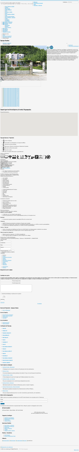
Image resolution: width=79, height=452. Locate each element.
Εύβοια (4, 256)
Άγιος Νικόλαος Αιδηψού (9, 14)
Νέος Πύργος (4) (5, 337)
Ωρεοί (6, 13)
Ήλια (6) (4, 339)
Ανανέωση (2, 299)
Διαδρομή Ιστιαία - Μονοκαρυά (8, 367)
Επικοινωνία (7, 427)
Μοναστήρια (7, 25)
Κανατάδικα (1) (5, 355)
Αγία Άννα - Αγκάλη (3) (6, 362)
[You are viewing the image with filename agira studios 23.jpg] (11, 101)
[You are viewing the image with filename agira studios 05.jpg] (11, 91)
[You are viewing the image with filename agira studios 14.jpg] (11, 96)
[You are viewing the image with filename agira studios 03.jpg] (11, 90)
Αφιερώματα (5, 30)
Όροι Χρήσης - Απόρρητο (9, 425)
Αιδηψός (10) (5, 330)
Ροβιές (6, 18)
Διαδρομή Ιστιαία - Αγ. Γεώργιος (9, 378)
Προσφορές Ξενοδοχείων (7, 22)
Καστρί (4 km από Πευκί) (9, 16)
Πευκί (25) (4, 328)
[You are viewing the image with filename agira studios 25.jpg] (11, 103)
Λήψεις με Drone (8, 420)
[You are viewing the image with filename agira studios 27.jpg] (11, 106)
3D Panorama (7, 419)
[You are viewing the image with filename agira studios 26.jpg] (11, 105)
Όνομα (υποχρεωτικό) (16, 280)
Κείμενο (2, 247)
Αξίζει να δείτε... (8, 27)
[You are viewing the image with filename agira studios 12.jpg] (11, 94)
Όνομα (1, 240)
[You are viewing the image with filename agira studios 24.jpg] (11, 102)
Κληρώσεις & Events (6, 31)
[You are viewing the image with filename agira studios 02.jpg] (11, 89)
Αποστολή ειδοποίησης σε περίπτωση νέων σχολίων (11, 293)
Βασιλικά (4, 263)
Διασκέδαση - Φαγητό (8, 23)
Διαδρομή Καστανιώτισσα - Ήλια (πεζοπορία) (11, 386)
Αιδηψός (6, 7)
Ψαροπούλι (5, 264)
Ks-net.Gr (26, 449)
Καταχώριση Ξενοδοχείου (9, 426)
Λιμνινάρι (4, 317)
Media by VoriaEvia (8, 428)
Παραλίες (6, 28)
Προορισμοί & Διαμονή (38, 3)
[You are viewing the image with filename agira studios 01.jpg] (11, 88)
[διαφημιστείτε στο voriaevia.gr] (6, 447)
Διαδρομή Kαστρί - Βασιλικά (8, 382)
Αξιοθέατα (6, 24)
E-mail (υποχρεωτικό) (16, 282)
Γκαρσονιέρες (5, 261)
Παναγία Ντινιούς (6, 322)
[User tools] (66, 43)
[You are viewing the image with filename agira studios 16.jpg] (11, 97)
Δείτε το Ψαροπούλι (6, 310)
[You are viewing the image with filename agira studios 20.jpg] (11, 98)
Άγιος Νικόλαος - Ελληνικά (10, 17)
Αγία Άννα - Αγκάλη (8, 12)
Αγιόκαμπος (7, 19)
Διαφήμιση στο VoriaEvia (9, 417)
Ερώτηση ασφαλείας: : (4, 250)
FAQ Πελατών (7, 435)
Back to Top (76, 449)
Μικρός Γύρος (5, 390)
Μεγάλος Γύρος (6, 371)
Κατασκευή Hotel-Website (9, 418)
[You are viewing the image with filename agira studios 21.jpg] (11, 99)
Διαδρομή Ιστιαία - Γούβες (8, 374)
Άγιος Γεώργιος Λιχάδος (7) (7, 351)
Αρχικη (36, 2)
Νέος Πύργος (7, 8)
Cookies (6, 429)
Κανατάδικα (7, 20)
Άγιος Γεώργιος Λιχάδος (9, 6)
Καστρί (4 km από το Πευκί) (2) (8, 360)
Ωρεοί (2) (4, 353)
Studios (4, 258)
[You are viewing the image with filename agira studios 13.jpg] (11, 95)
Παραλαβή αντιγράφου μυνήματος (8, 251)
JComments (39, 303)
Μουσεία (6, 26)
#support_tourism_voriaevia (10, 430)
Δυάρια (4, 262)
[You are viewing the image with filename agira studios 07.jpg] (11, 92)
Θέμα (1, 244)
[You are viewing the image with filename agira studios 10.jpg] (11, 93)
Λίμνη (6, 15)
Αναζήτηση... (65, 2)
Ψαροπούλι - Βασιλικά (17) (7, 332)
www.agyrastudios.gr (6, 167)
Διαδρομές (6, 29)
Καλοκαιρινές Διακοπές (7, 260)
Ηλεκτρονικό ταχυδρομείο (74, 46)
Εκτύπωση (71, 45)
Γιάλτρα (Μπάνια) (8, 9)
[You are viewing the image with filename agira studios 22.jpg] (11, 100)
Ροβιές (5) (4, 348)
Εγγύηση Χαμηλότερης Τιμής (10, 436)
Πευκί (35, 4)
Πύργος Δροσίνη (6, 323)
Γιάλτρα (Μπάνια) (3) (6, 335)
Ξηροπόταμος (5, 316)
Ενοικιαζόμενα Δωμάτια (7, 257)
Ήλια (6, 11)
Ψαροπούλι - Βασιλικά (38, 5)
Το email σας (2, 242)
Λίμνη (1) (4, 344)
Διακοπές (4, 259)
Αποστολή (2, 302)
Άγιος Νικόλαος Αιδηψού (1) (7, 346)
